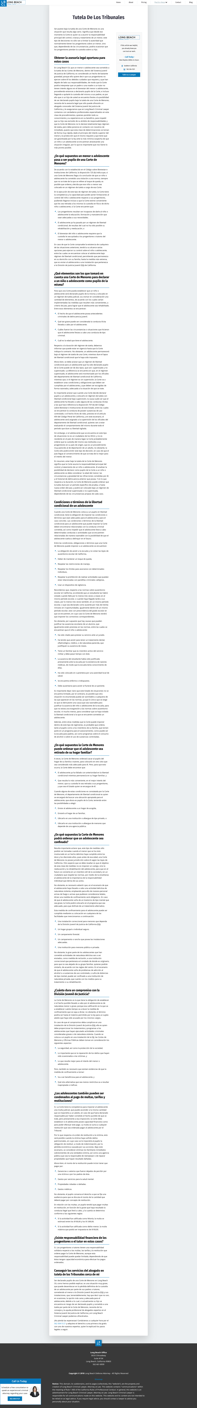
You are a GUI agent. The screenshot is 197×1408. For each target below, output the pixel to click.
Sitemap (98, 1379)
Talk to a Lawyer (129, 75)
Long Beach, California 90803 (98, 1361)
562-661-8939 (98, 1364)
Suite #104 (98, 1358)
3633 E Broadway (98, 1355)
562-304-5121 (60, 1323)
